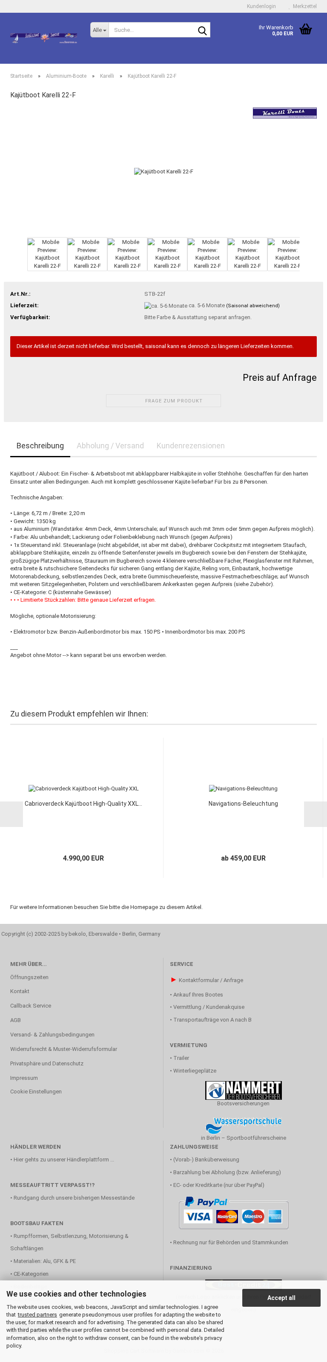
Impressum (24, 1078)
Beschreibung (40, 445)
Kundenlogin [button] (260, 6)
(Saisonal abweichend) (253, 306)
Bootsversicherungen (243, 1103)
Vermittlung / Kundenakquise (208, 1007)
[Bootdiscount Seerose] (43, 38)
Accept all (281, 1297)
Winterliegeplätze (194, 1071)
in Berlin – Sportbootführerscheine (243, 1138)
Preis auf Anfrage (280, 377)
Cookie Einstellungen (36, 1091)
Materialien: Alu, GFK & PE (45, 1261)
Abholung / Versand (110, 445)
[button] (10, 258)
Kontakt (19, 991)
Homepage (144, 907)
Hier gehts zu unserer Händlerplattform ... (64, 1159)
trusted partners (37, 1314)
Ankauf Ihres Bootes (198, 994)
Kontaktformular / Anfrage (211, 980)
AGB (15, 1020)
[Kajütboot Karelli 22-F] (163, 171)
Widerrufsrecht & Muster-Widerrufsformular (63, 1049)
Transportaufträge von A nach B (212, 1020)
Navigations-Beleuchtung (243, 803)
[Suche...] (202, 30)
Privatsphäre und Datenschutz (46, 1063)
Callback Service (30, 1005)
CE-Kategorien (31, 1274)
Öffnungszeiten (29, 977)
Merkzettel (303, 6)
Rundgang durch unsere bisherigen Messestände (74, 1198)
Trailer (181, 1058)
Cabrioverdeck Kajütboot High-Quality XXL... (83, 803)
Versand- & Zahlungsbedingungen (52, 1034)
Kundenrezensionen (191, 445)
